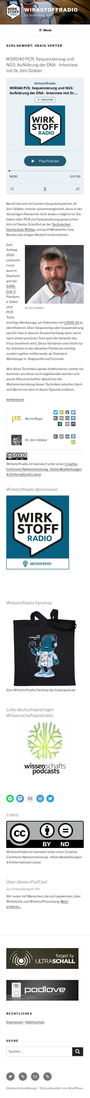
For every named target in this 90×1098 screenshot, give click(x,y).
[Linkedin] (72, 419)
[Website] (66, 437)
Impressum (14, 1022)
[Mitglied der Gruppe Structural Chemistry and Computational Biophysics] (66, 419)
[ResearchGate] (55, 419)
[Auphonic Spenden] (72, 425)
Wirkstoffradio (51, 10)
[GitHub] (66, 413)
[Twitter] (55, 413)
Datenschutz (35, 1022)
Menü (47, 30)
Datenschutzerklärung (21, 1088)
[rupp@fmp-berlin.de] (61, 419)
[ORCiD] (61, 413)
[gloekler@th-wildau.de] (61, 437)
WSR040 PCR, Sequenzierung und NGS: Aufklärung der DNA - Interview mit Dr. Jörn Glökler (42, 65)
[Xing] (59, 425)
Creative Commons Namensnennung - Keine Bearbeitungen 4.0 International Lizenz (44, 469)
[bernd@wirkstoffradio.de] (66, 425)
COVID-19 (71, 322)
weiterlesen (15, 399)
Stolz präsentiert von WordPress (61, 1088)
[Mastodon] (72, 413)
